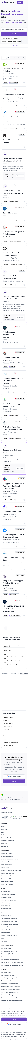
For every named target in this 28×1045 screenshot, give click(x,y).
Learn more (20, 176)
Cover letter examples (7, 873)
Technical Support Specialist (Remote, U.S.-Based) (13, 536)
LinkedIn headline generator (9, 995)
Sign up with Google (15, 776)
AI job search (5, 862)
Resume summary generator (9, 983)
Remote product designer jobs (10, 38)
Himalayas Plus (5, 891)
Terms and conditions (7, 840)
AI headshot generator (8, 903)
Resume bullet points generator (10, 986)
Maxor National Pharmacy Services (13, 563)
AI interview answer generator (10, 992)
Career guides (5, 867)
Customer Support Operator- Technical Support (13, 233)
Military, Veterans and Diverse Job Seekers (13, 194)
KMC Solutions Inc (8, 611)
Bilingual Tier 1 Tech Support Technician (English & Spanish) (13, 583)
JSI (4, 588)
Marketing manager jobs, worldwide (11, 41)
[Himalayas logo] (7, 2)
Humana (5, 74)
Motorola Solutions (8, 122)
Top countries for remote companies (12, 962)
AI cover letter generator (8, 900)
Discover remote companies (9, 859)
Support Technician (10, 213)
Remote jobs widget (7, 881)
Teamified (6, 142)
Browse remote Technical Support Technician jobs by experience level (12, 640)
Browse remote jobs (7, 856)
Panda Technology (8, 258)
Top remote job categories (9, 951)
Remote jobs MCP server (8, 975)
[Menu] (25, 2)
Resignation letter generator (9, 997)
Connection (6, 383)
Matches (14, 57)
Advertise (4, 941)
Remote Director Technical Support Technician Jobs (14, 661)
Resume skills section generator (10, 989)
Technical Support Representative (9, 333)
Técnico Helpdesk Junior (12, 511)
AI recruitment (5, 930)
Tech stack (14, 76)
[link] (4, 674)
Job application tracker (8, 894)
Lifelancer (6, 337)
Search (14, 34)
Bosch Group (7, 491)
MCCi (4, 215)
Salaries (6, 76)
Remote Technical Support (12, 404)
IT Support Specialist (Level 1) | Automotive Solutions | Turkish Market (14, 486)
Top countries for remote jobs (10, 956)
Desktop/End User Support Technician (13, 70)
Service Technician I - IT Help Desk (13, 559)
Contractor (6, 264)
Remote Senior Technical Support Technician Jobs (13, 653)
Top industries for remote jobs (10, 959)
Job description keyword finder (10, 978)
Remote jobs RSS (6, 879)
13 (23, 628)
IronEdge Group (7, 360)
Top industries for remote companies (12, 965)
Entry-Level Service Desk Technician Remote (12, 254)
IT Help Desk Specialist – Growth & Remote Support (13, 428)
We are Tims (6, 514)
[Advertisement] (14, 52)
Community (4, 829)
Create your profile (6, 853)
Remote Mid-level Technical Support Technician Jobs (12, 649)
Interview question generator (9, 924)
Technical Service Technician (13, 94)
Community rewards (7, 884)
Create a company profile (8, 935)
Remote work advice (7, 864)
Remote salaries (6, 948)
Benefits (6, 260)
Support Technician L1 (11, 140)
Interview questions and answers (11, 876)
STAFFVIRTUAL (7, 540)
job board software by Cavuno (13, 1034)
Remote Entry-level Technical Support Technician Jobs (12, 646)
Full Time (5, 82)
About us (4, 826)
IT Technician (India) (10, 276)
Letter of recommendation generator (12, 1000)
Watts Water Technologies (7, 98)
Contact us (4, 846)
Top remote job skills (7, 954)
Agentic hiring (5, 932)
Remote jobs (14, 673)
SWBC (5, 432)
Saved (21, 57)
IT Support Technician (11, 358)
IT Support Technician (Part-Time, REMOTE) (13, 379)
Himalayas (5, 673)
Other (5, 569)
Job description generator (9, 918)
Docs (2, 832)
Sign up (14, 781)
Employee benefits (6, 837)
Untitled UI (4, 1036)
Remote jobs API (6, 972)
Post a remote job (6, 915)
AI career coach (6, 908)
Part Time (6, 392)
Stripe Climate (16, 799)
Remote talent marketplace (9, 927)
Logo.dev (22, 1036)
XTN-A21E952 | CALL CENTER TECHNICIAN (13, 607)
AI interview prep (6, 905)
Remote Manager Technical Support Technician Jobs (14, 657)
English (14, 1039)
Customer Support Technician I (14, 118)
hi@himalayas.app (6, 812)
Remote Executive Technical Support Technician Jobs (12, 665)
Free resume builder (7, 981)
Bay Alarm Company (9, 237)
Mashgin (5, 406)
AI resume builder (6, 897)
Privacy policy (5, 843)
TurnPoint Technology (9, 278)
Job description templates (9, 921)
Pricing (3, 938)
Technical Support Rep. (11, 190)
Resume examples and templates (11, 870)
